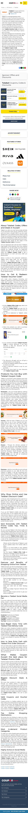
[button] (10, 92)
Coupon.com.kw (10, 292)
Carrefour (12, 722)
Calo (4, 179)
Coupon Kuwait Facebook (7, 766)
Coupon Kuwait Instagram (8, 768)
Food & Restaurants (6, 744)
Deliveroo (6, 182)
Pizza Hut (6, 176)
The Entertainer (9, 185)
